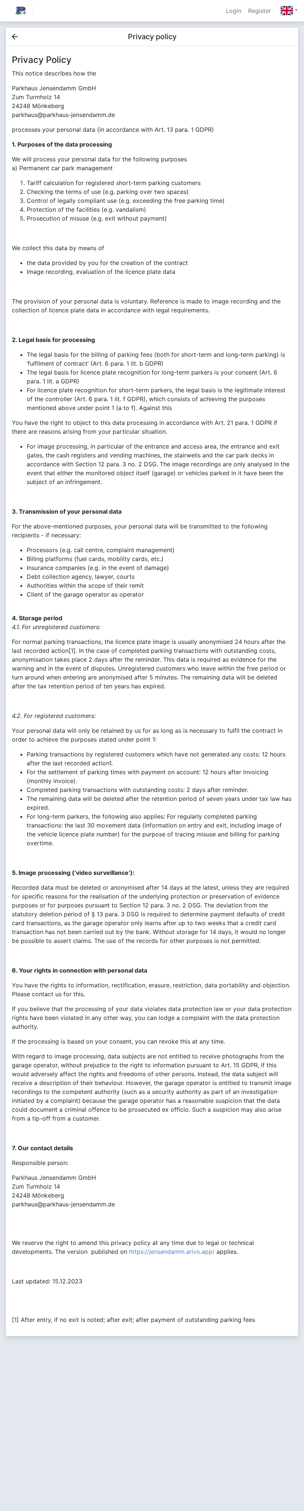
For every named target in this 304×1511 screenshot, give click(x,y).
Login (233, 10)
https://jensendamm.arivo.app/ (172, 1251)
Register (259, 10)
